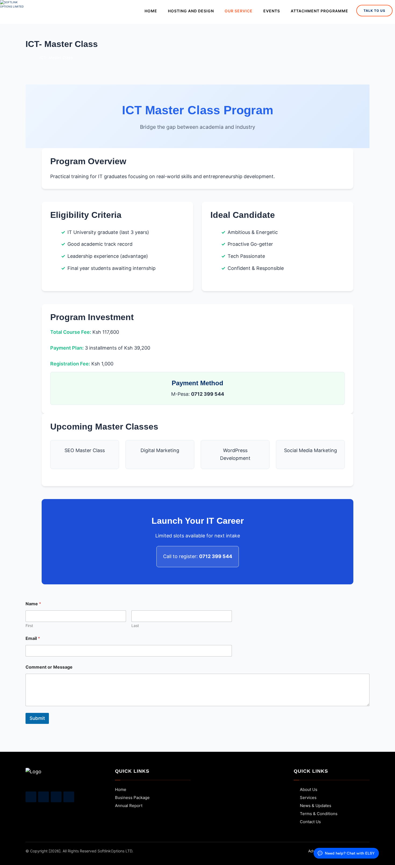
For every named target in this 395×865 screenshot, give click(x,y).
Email (33, 638)
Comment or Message (49, 667)
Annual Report (128, 805)
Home (120, 789)
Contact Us (310, 821)
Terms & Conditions (318, 813)
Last (135, 625)
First (29, 625)
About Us (308, 789)
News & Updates (315, 805)
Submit (37, 718)
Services (308, 797)
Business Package (132, 797)
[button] (31, 796)
